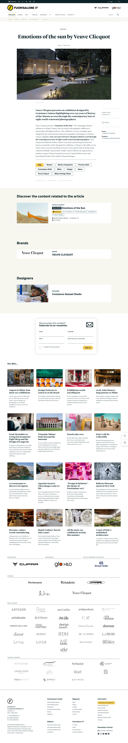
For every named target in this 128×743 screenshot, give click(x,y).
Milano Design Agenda (53, 702)
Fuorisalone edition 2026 (53, 725)
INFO (26, 14)
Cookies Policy (19, 733)
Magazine (12, 14)
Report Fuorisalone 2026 (104, 717)
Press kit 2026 (101, 708)
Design (17, 19)
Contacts (71, 14)
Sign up (88, 348)
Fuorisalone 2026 (77, 709)
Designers (43, 14)
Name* (41, 331)
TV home (74, 725)
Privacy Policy (11, 733)
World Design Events (52, 704)
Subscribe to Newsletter (106, 730)
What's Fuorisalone (103, 710)
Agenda (20, 14)
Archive (45, 19)
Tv (50, 14)
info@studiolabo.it (14, 717)
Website (106, 122)
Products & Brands (77, 732)
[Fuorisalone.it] (22, 7)
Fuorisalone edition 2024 (53, 729)
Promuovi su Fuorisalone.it (106, 702)
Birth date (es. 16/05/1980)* (76, 338)
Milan (10, 19)
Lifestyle (24, 19)
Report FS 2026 (60, 14)
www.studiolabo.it (14, 719)
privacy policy (55, 347)
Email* (41, 338)
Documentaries (76, 729)
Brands (35, 14)
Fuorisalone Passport (103, 712)
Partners (100, 715)
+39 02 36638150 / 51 (14, 715)
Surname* (71, 331)
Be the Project (33, 19)
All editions (50, 732)
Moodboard (50, 707)
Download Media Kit (103, 705)
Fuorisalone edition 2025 (53, 727)
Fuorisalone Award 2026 (53, 709)
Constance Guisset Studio (111, 138)
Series (74, 727)
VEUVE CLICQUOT (109, 133)
